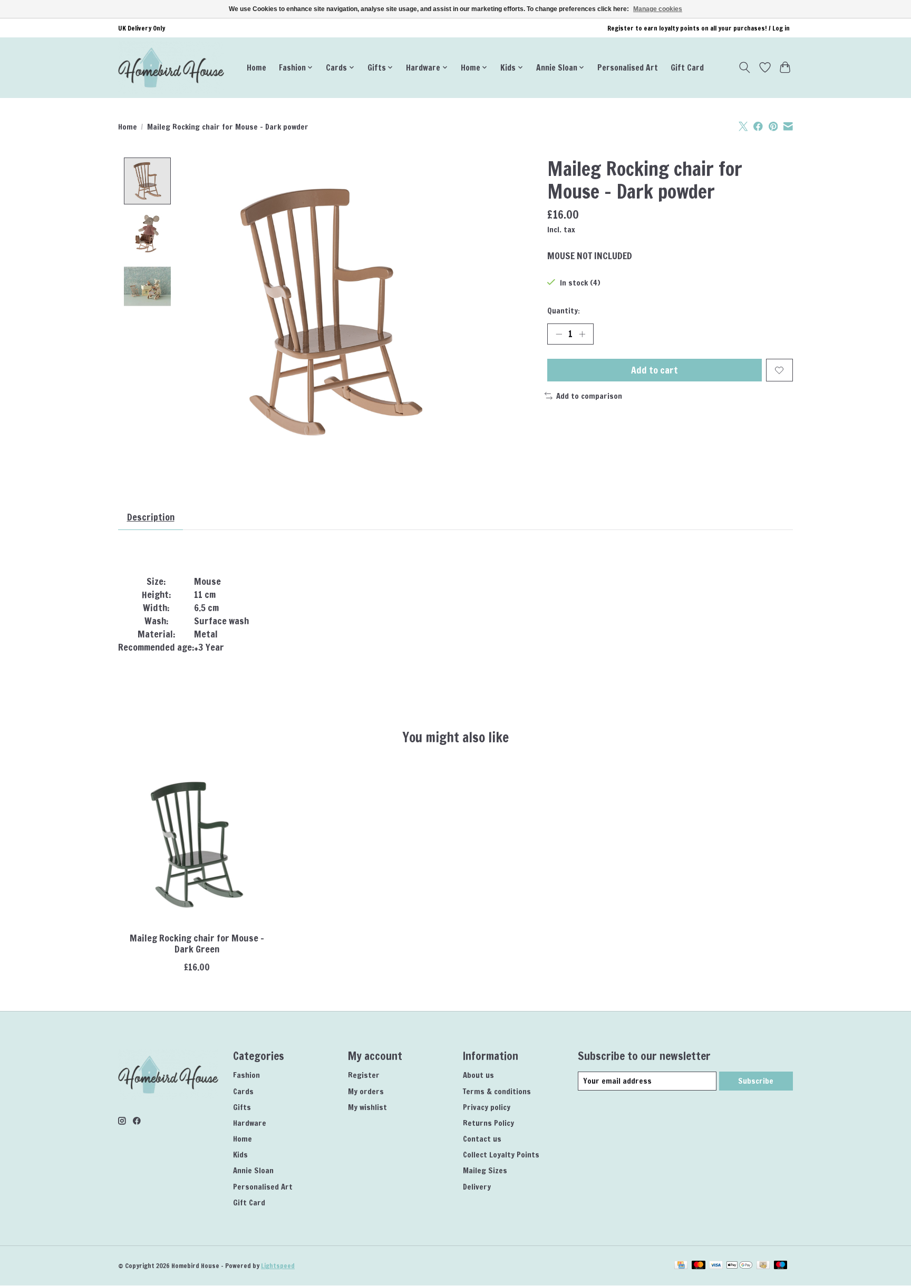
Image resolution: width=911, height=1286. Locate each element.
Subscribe (755, 1080)
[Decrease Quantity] (558, 334)
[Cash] (763, 1266)
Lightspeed (278, 1265)
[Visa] (716, 1266)
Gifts (242, 1107)
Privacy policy (486, 1107)
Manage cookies (657, 9)
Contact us (482, 1138)
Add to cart (654, 370)
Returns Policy (488, 1122)
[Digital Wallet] (739, 1266)
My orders (366, 1091)
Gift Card (687, 67)
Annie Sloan (253, 1170)
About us (478, 1075)
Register (364, 1075)
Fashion (246, 1075)
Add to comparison (589, 395)
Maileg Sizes (485, 1170)
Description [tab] (151, 517)
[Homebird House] (171, 67)
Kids (240, 1154)
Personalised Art (627, 67)
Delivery (477, 1186)
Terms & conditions (497, 1091)
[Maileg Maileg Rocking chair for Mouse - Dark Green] (197, 845)
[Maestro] (781, 1266)
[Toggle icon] (744, 67)
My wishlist (367, 1107)
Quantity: (563, 310)
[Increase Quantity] (582, 334)
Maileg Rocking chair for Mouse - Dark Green (197, 943)
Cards (243, 1091)
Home (256, 67)
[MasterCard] (698, 1266)
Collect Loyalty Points (501, 1154)
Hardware (249, 1122)
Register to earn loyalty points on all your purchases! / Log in (698, 28)
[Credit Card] (680, 1266)
